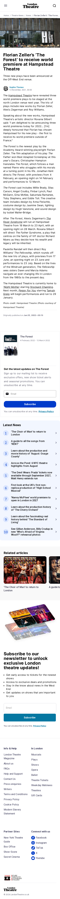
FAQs (7, 768)
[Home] (31, 5)
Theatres (36, 790)
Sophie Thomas (16, 87)
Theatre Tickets (39, 780)
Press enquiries (12, 784)
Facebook (41, 837)
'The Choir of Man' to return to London (21, 589)
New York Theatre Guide (13, 839)
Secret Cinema (12, 856)
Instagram (41, 842)
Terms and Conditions (16, 794)
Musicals (36, 754)
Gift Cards (36, 795)
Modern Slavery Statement (12, 811)
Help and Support (13, 773)
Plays (34, 759)
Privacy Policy (46, 411)
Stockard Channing (41, 286)
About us (8, 763)
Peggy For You (27, 290)
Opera (34, 769)
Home (6, 15)
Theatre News (18, 15)
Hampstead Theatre (20, 95)
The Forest (26, 336)
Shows (35, 764)
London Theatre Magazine (12, 756)
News (28, 15)
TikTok (39, 847)
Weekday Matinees (41, 785)
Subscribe (30, 404)
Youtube (40, 858)
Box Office (10, 846)
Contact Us (10, 779)
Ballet (34, 775)
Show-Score (10, 851)
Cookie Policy (11, 804)
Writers (8, 789)
